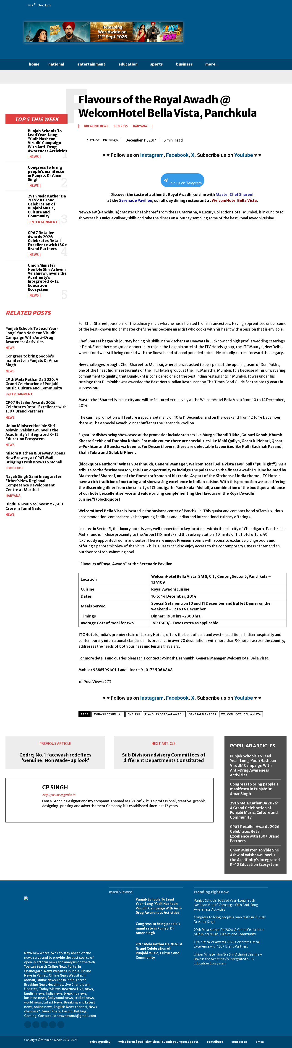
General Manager (202, 714)
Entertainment (43, 222)
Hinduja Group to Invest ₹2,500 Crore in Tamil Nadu (34, 506)
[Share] (253, 5)
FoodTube (14, 468)
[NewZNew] (231, 34)
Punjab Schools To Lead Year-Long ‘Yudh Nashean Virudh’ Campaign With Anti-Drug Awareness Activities (47, 141)
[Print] (260, 139)
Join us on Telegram (185, 183)
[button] (231, 64)
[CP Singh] (82, 140)
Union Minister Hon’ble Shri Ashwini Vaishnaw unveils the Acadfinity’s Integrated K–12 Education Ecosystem (47, 277)
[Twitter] (259, 5)
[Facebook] (227, 5)
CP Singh (110, 140)
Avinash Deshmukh (108, 714)
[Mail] (247, 5)
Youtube (243, 155)
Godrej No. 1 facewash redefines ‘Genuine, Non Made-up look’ (55, 757)
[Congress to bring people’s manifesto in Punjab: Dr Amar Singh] (14, 173)
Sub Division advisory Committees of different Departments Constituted (163, 757)
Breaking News (96, 126)
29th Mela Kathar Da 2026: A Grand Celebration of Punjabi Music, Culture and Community (47, 206)
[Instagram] (234, 5)
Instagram (152, 155)
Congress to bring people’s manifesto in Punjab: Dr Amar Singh (46, 173)
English (134, 714)
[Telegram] (271, 139)
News (34, 156)
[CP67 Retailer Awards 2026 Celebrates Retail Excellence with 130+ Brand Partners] (14, 239)
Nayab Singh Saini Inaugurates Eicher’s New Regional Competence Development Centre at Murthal (33, 483)
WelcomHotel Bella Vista (241, 714)
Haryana (13, 495)
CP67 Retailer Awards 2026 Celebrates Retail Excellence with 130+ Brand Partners (47, 240)
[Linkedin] (240, 5)
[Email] (250, 139)
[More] (282, 139)
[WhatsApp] (266, 5)
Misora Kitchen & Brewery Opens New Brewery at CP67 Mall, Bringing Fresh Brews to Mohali (35, 457)
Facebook (177, 155)
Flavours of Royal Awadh (164, 714)
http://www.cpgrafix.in (58, 795)
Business (121, 126)
